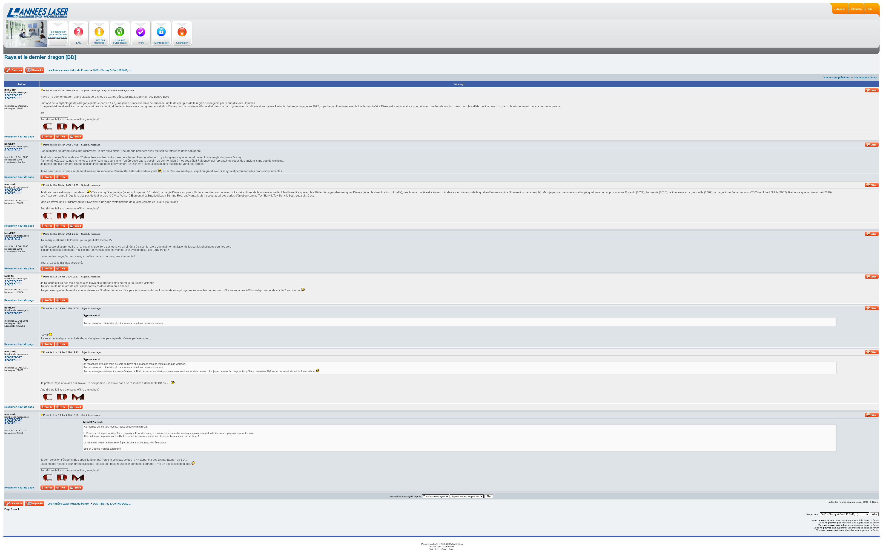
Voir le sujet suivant (865, 77)
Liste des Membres (99, 41)
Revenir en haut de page (19, 136)
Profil (140, 42)
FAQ (78, 42)
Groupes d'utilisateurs (120, 41)
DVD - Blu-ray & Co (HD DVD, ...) (112, 70)
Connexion (182, 42)
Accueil (840, 9)
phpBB (435, 544)
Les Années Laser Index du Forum (68, 70)
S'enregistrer (161, 42)
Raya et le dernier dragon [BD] (40, 57)
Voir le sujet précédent (836, 77)
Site (870, 9)
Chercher (856, 9)
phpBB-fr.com (448, 546)
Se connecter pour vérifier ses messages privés (57, 34)
